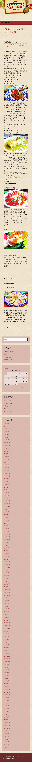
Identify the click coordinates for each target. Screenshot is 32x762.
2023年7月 (6, 515)
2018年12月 (7, 656)
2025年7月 (6, 454)
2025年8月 (6, 451)
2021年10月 (7, 567)
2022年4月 (6, 553)
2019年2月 (6, 650)
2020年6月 (6, 606)
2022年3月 (6, 556)
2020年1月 (6, 620)
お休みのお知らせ (9, 351)
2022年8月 (6, 545)
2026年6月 (6, 429)
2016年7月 (6, 736)
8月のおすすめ (10, 41)
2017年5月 (6, 709)
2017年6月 (6, 706)
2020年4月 (6, 612)
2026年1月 (6, 440)
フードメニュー (8, 357)
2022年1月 (6, 559)
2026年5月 (6, 431)
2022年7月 (6, 548)
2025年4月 (6, 462)
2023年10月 (7, 506)
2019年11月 (7, 625)
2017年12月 (7, 689)
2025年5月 (6, 459)
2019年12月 (7, 623)
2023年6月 (6, 517)
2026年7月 (6, 426)
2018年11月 (7, 659)
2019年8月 (6, 634)
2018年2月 (6, 684)
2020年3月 (6, 614)
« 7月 (9, 387)
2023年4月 (6, 523)
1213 (5, 409)
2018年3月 (6, 681)
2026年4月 (6, 434)
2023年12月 (7, 501)
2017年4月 (6, 711)
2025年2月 (6, 467)
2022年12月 (7, 534)
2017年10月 (7, 695)
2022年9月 (6, 542)
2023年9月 (6, 509)
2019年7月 (6, 637)
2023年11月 (7, 504)
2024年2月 (6, 495)
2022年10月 (7, 540)
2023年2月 (6, 528)
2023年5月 (6, 520)
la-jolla (16, 47)
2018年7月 (6, 670)
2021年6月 (6, 578)
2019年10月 (7, 628)
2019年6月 (6, 639)
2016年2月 (6, 747)
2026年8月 (6, 423)
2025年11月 (7, 445)
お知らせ (19, 45)
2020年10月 (7, 595)
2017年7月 (6, 703)
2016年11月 (7, 725)
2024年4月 (6, 490)
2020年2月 (6, 617)
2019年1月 (6, 653)
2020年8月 (6, 600)
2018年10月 (7, 661)
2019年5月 (6, 642)
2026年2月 (6, 437)
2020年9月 (6, 598)
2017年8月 (6, 700)
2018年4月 (6, 678)
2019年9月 (6, 631)
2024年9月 (6, 479)
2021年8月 (6, 573)
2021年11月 (7, 564)
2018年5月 (6, 675)
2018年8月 (6, 667)
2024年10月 (7, 476)
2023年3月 (6, 526)
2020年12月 (7, 589)
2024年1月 (6, 498)
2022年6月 (6, 551)
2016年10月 (7, 728)
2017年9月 (6, 697)
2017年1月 (6, 720)
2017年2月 (6, 717)
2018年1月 (6, 686)
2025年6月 (6, 456)
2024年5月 (6, 487)
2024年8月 (6, 481)
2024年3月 (6, 492)
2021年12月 (7, 562)
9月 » (23, 387)
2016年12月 (7, 722)
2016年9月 (6, 731)
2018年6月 (6, 673)
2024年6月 (6, 484)
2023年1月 (6, 531)
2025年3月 (6, 465)
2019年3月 (6, 648)
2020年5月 (6, 609)
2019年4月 (6, 645)
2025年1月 (6, 470)
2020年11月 (7, 592)
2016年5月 (6, 742)
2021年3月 (6, 584)
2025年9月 (6, 448)
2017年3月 (6, 714)
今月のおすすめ (8, 400)
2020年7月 (6, 603)
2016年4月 (6, 745)
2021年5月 (6, 581)
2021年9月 (6, 570)
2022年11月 (7, 537)
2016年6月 (6, 739)
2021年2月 (6, 587)
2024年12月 (7, 473)
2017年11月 (7, 692)
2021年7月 (6, 576)
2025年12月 (7, 443)
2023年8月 (6, 512)
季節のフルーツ (8, 360)
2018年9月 (6, 664)
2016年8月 (6, 733)
